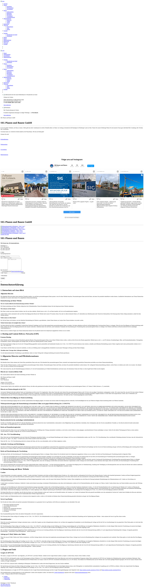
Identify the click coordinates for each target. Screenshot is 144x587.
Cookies (6, 576)
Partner (8, 29)
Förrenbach (9, 36)
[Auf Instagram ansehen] (22, 171)
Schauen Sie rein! (5, 234)
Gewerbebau (10, 9)
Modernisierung (7, 18)
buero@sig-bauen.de (5, 585)
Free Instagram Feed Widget (72, 217)
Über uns (6, 25)
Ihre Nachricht (4, 270)
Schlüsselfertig (10, 12)
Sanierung (9, 20)
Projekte (6, 3)
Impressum (6, 577)
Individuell (9, 14)
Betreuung (9, 13)
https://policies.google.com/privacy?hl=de (90, 570)
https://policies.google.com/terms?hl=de (111, 570)
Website (23, 273)
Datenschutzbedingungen (17, 271)
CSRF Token (4, 273)
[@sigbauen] (51, 165)
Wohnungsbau (10, 7)
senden (2, 278)
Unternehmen (10, 26)
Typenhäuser (10, 16)
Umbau (8, 21)
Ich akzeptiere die (13, 271)
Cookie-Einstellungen (59, 572)
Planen (5, 5)
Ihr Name (3, 256)
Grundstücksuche (11, 17)
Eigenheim (9, 6)
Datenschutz (7, 579)
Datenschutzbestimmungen (81, 572)
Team (8, 28)
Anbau (8, 22)
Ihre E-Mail (3, 257)
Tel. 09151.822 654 (5, 584)
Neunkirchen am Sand (12, 34)
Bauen (5, 10)
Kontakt (5, 30)
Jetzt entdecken (7, 105)
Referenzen (6, 24)
